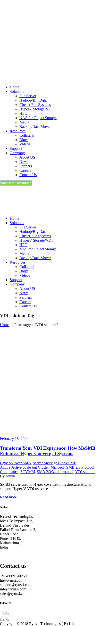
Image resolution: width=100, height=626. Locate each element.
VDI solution (85, 472)
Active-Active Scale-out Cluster (24, 467)
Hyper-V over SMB (15, 463)
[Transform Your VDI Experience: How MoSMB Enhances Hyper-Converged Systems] (50, 434)
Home (4, 325)
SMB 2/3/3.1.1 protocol (55, 472)
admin (10, 476)
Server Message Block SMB (54, 463)
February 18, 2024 (14, 438)
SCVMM (27, 472)
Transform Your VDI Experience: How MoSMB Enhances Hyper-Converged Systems (47, 451)
